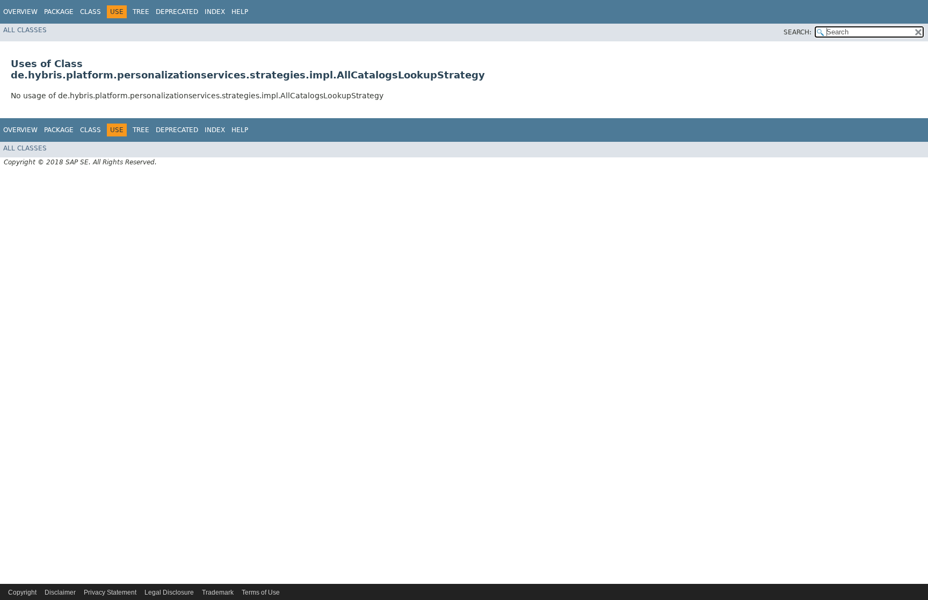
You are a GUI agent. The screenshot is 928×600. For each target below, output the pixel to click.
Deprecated (177, 12)
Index (215, 12)
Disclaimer (60, 592)
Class (90, 12)
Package (59, 12)
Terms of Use (261, 592)
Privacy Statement (110, 592)
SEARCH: (797, 32)
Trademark (218, 592)
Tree (141, 12)
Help (239, 12)
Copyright (22, 592)
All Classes (25, 30)
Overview (20, 12)
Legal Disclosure (169, 592)
